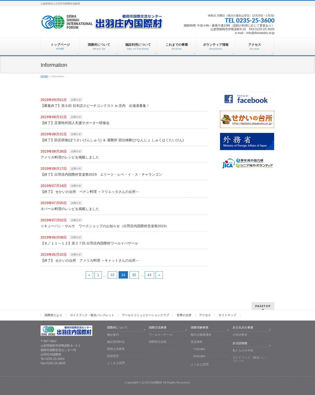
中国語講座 (199, 349)
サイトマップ (227, 315)
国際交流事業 (158, 327)
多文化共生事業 (243, 327)
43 (149, 275)
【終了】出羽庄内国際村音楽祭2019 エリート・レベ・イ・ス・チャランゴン (101, 174)
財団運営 (113, 356)
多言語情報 (240, 343)
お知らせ (76, 99)
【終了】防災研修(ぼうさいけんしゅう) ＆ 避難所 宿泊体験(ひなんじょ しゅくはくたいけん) (112, 140)
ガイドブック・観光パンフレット (92, 315)
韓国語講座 (199, 356)
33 (112, 275)
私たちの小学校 (243, 350)
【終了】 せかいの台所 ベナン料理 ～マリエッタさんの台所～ (90, 192)
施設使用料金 (116, 341)
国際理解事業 (199, 327)
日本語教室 (240, 334)
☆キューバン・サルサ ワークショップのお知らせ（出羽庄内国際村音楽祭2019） (105, 226)
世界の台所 (184, 315)
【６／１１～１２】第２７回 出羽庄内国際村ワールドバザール (89, 243)
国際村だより (53, 315)
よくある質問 (116, 363)
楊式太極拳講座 (201, 334)
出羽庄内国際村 (152, 382)
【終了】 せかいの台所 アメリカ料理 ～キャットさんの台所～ (90, 260)
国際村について (117, 327)
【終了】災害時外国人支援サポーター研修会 (75, 123)
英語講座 (197, 341)
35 (134, 275)
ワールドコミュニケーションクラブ (145, 315)
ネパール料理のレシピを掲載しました (70, 209)
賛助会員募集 (116, 349)
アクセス (205, 315)
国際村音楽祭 (158, 341)
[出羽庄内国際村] (102, 23)
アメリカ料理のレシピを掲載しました (70, 157)
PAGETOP (263, 306)
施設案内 (113, 334)
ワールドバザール (161, 334)
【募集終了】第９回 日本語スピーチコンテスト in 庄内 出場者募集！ (95, 106)
